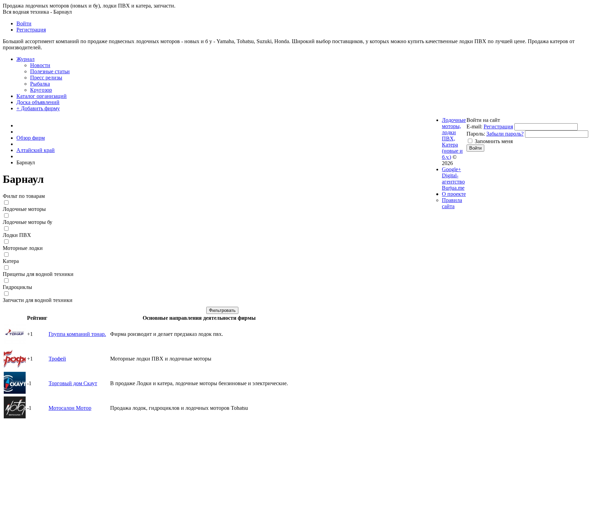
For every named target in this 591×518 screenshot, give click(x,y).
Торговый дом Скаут (73, 383)
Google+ (451, 169)
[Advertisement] (208, 469)
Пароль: (476, 134)
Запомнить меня (494, 141)
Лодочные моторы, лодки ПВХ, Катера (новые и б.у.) (454, 138)
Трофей (57, 359)
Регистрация (498, 126)
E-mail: (474, 126)
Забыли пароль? (505, 134)
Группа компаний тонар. (77, 334)
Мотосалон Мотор (70, 408)
